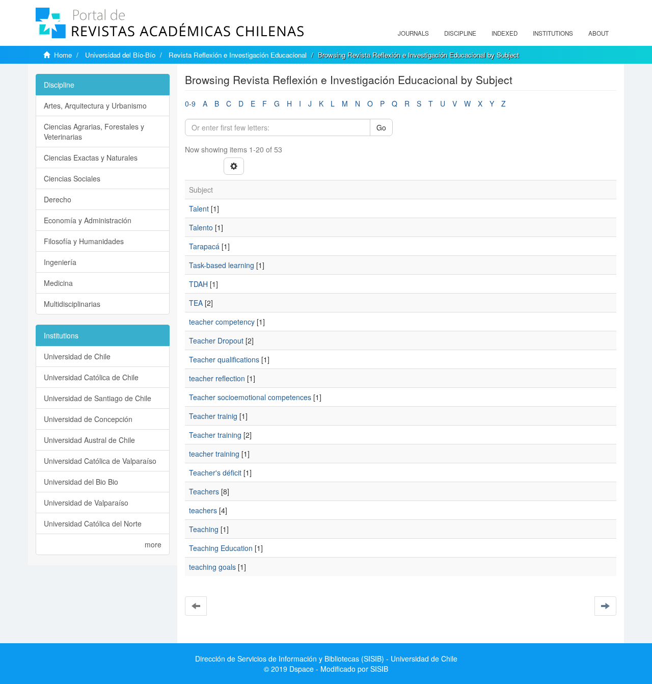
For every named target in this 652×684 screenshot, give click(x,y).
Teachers (204, 491)
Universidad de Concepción (88, 419)
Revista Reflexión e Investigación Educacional (238, 55)
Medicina (58, 283)
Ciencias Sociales (72, 178)
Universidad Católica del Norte (93, 523)
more (153, 544)
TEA (196, 303)
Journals (413, 33)
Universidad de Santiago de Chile (97, 398)
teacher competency (222, 322)
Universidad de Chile (77, 356)
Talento (201, 227)
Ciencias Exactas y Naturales (91, 157)
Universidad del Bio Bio (81, 482)
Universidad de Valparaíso (86, 502)
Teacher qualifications (224, 359)
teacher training (214, 454)
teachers (203, 510)
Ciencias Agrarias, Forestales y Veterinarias (94, 131)
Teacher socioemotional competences (250, 397)
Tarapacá (204, 246)
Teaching (204, 529)
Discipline (460, 33)
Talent (199, 208)
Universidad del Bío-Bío (120, 55)
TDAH (198, 284)
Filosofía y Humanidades (84, 241)
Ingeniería (60, 262)
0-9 (190, 103)
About (598, 33)
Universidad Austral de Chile (89, 440)
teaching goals (212, 567)
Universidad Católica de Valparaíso (100, 461)
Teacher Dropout (216, 340)
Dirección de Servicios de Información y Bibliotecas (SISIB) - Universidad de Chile (326, 658)
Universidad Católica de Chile (91, 377)
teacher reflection (217, 378)
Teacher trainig (213, 416)
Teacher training (215, 435)
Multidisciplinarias (72, 304)
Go (381, 127)
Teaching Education (221, 548)
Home (63, 55)
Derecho (57, 199)
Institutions (553, 33)
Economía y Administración (87, 220)
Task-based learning (221, 265)
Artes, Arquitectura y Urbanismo (95, 105)
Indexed (505, 33)
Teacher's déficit (215, 472)
